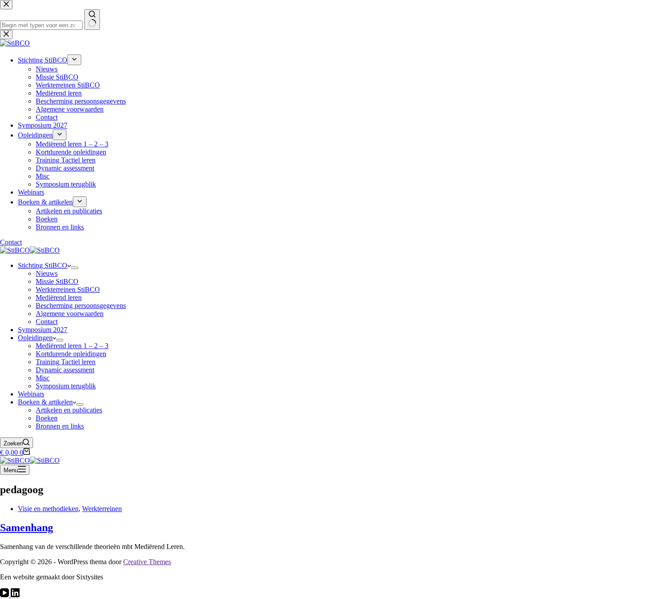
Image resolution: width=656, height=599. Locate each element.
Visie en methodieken (48, 508)
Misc (43, 378)
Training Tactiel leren (65, 362)
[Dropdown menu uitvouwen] (74, 267)
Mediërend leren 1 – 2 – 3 (72, 345)
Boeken (47, 418)
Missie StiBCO (57, 281)
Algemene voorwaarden (70, 313)
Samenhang (26, 527)
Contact (47, 321)
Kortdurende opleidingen (71, 354)
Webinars (31, 394)
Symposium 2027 (42, 329)
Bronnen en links (60, 426)
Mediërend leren (59, 297)
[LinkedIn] (15, 595)
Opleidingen (35, 337)
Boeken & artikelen (45, 402)
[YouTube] (5, 595)
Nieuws (47, 273)
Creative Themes (147, 562)
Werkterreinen (102, 508)
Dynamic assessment (65, 370)
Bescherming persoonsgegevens (81, 305)
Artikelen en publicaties (69, 410)
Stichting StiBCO (42, 265)
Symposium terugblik (66, 386)
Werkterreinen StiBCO (68, 289)
